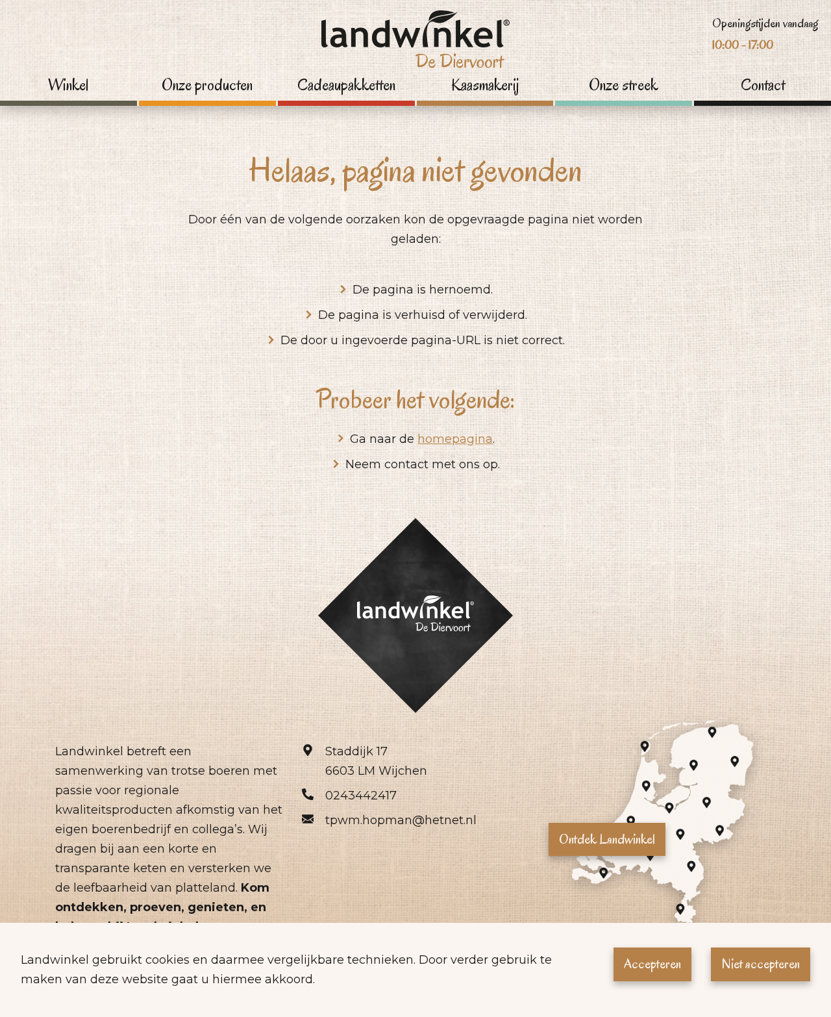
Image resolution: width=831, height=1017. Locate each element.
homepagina (455, 439)
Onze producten (207, 85)
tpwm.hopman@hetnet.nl (401, 820)
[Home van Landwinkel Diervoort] (415, 42)
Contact (763, 85)
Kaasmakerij (485, 85)
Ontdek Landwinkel (607, 839)
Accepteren (652, 964)
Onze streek (623, 85)
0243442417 (361, 795)
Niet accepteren (760, 964)
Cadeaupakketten (346, 85)
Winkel (68, 85)
